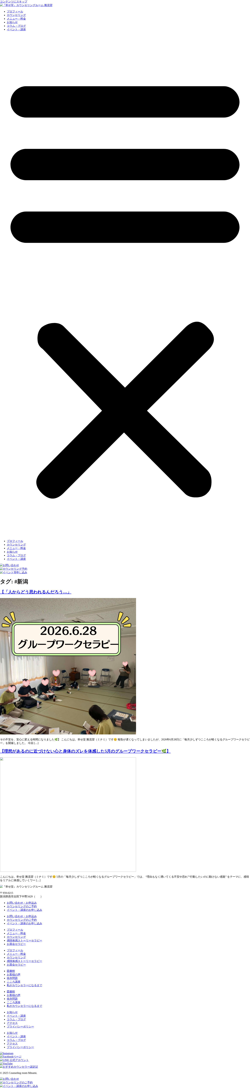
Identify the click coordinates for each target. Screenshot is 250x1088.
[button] (125, 285)
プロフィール (15, 11)
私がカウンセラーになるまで (24, 985)
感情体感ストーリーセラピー (24, 940)
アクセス (12, 1023)
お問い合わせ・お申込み (22, 902)
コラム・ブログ (16, 25)
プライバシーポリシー (20, 1026)
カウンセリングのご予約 (22, 906)
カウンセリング (16, 15)
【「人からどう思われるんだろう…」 (35, 592)
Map (37, 896)
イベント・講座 (16, 29)
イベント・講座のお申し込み (24, 909)
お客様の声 (13, 974)
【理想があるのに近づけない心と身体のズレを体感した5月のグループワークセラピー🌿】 (85, 751)
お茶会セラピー (16, 944)
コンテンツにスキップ (13, 1)
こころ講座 (13, 981)
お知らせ (12, 22)
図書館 (11, 971)
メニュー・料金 (16, 18)
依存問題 (12, 978)
